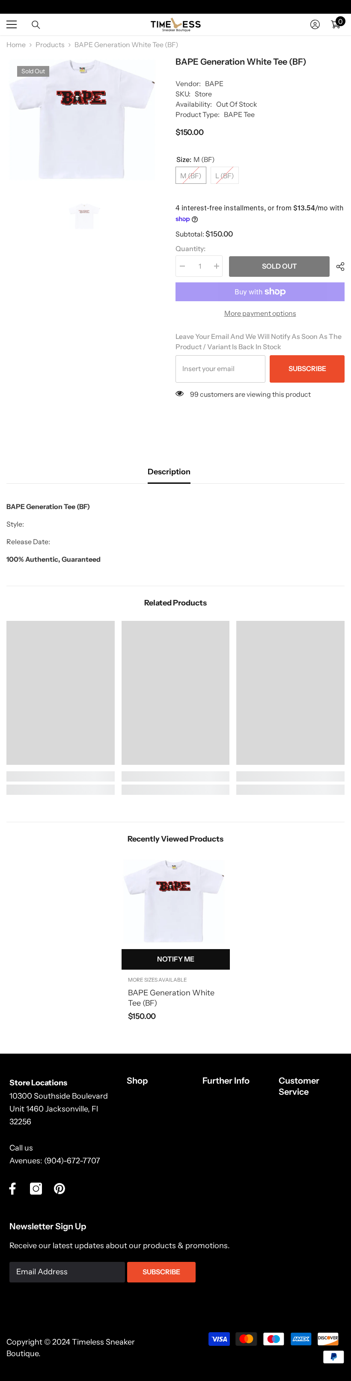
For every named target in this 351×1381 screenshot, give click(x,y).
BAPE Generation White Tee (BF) (171, 998)
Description (169, 471)
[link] (60, 776)
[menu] (11, 24)
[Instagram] (36, 1188)
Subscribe (307, 368)
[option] (84, 119)
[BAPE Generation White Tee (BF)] (176, 901)
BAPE (214, 83)
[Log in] (315, 24)
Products (50, 44)
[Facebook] (12, 1188)
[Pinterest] (59, 1188)
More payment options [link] (260, 313)
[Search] (36, 25)
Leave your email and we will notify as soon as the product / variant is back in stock (259, 341)
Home (16, 44)
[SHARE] (337, 266)
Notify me (175, 959)
